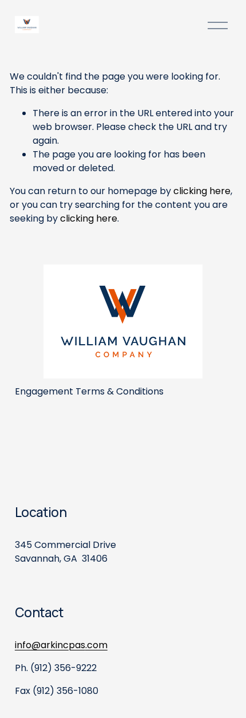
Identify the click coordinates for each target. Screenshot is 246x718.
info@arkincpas (50, 645)
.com (96, 645)
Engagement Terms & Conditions (89, 391)
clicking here (202, 191)
